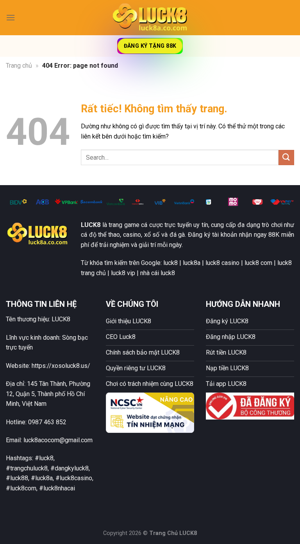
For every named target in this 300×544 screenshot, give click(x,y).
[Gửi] (286, 157)
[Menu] (10, 17)
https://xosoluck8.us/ (61, 365)
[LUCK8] (150, 17)
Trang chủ (19, 65)
